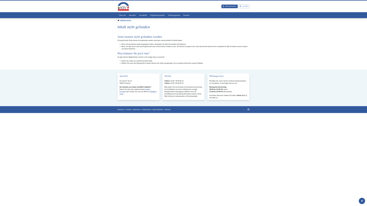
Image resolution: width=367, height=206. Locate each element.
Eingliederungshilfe (157, 15)
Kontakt (186, 15)
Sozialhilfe (143, 15)
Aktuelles (132, 15)
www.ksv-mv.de (125, 20)
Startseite (121, 109)
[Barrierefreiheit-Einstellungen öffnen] (362, 201)
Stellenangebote (174, 15)
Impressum (136, 109)
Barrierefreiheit (158, 109)
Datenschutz (146, 109)
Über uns (122, 15)
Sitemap (167, 109)
